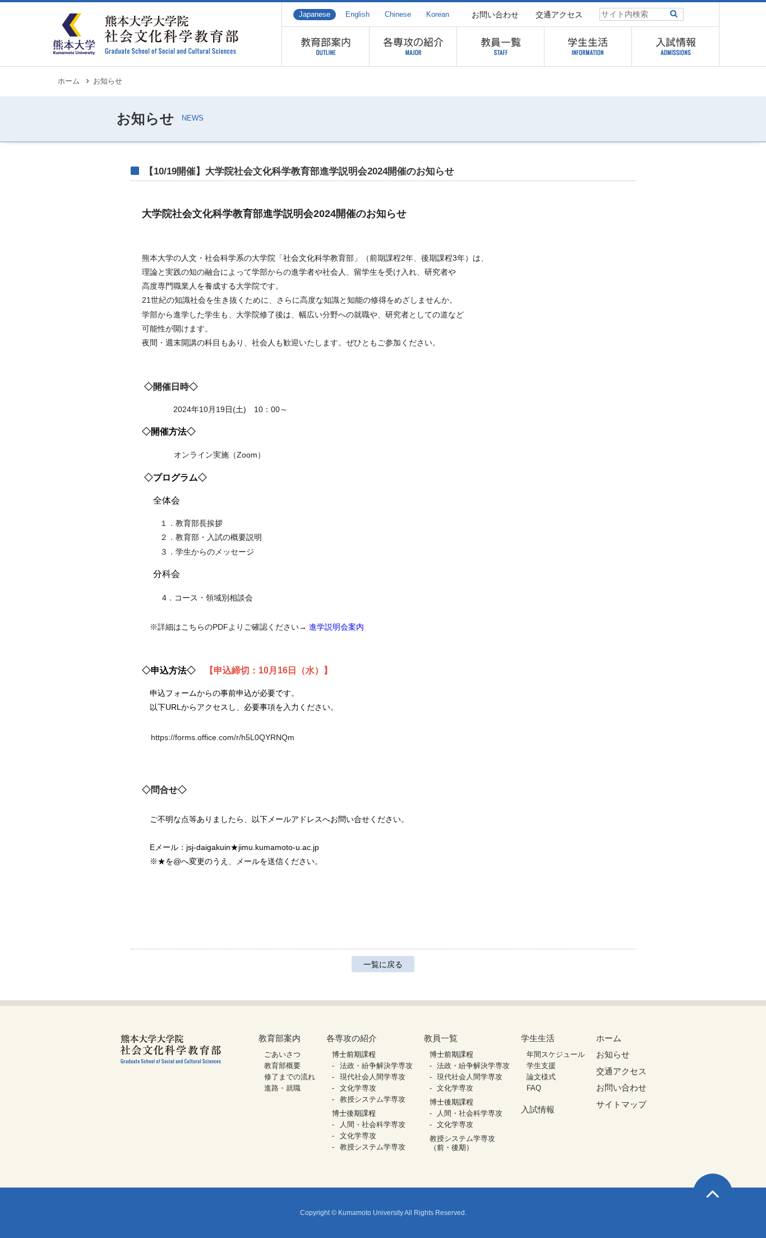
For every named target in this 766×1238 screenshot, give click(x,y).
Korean (437, 15)
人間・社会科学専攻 (372, 1124)
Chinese (398, 15)
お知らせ (107, 81)
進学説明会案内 (336, 626)
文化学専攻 (358, 1088)
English (357, 15)
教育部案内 (280, 1038)
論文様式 (541, 1077)
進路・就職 (282, 1088)
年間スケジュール (556, 1054)
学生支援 (541, 1065)
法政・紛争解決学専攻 (376, 1065)
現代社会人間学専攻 (372, 1077)
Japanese (314, 15)
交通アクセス (559, 14)
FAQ (534, 1088)
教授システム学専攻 (372, 1099)
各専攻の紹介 (351, 1038)
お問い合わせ (495, 14)
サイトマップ (621, 1104)
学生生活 (538, 1038)
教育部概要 (282, 1065)
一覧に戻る (383, 964)
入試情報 (538, 1109)
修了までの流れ (289, 1077)
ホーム (69, 81)
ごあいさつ (282, 1054)
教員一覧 (441, 1038)
